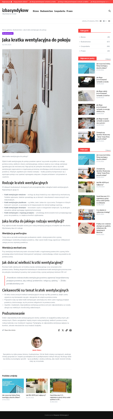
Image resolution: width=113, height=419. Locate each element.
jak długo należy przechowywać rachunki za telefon (103, 93)
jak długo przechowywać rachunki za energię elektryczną (103, 108)
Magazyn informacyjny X (61, 415)
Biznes (36, 11)
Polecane (84, 150)
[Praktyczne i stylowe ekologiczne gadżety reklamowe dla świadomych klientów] (86, 228)
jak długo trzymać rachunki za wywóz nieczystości (102, 121)
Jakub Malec (36, 350)
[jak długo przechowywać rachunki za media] (86, 81)
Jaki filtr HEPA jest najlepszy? (36, 395)
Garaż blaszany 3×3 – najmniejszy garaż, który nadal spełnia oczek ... (60, 397)
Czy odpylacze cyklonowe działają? (103, 211)
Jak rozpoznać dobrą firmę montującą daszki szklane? (11, 396)
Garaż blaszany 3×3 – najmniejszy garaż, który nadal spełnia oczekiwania (103, 199)
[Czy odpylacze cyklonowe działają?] (86, 214)
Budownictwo (46, 11)
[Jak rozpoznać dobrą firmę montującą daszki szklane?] (86, 68)
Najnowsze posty (87, 58)
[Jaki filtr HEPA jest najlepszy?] (86, 186)
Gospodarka (59, 11)
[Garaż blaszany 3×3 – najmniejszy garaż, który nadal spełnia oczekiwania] (86, 200)
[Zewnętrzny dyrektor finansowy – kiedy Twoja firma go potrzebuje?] (86, 136)
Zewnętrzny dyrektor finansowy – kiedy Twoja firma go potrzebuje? (103, 135)
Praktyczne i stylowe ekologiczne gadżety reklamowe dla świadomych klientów (103, 228)
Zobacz (108, 59)
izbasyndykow (15, 10)
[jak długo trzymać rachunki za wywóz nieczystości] (86, 123)
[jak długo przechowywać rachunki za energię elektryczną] (86, 109)
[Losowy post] (100, 21)
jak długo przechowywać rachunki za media (102, 79)
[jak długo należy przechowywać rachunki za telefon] (86, 95)
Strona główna (7, 30)
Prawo (70, 11)
